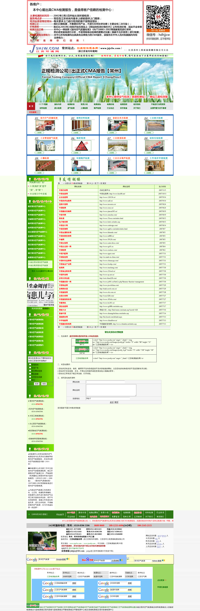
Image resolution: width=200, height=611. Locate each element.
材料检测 (43, 108)
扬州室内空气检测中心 (37, 223)
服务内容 (57, 104)
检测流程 (123, 104)
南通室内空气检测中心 (37, 257)
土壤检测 (84, 108)
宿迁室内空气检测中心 (37, 245)
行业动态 (110, 108)
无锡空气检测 (98, 607)
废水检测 (57, 108)
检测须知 (97, 104)
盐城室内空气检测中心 (37, 236)
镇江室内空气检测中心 (37, 253)
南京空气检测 (45, 607)
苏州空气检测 (56, 607)
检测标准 (71, 104)
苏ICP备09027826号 (76, 548)
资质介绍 (84, 104)
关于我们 (136, 108)
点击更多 (160, 580)
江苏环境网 (66, 607)
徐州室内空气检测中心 (37, 228)
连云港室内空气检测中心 (37, 232)
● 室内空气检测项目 (35, 337)
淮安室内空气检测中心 (37, 240)
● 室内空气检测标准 (35, 328)
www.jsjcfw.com (75, 543)
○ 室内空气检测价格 (35, 341)
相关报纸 (136, 104)
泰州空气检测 (109, 607)
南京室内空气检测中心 (37, 206)
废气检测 (71, 108)
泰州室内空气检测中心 (37, 249)
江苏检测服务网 (82, 358)
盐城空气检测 (76, 607)
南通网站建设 (131, 607)
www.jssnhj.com (89, 543)
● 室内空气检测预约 (35, 345)
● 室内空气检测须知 (35, 320)
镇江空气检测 (120, 607)
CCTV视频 (43, 104)
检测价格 (110, 104)
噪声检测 (97, 108)
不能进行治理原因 (158, 104)
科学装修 (123, 108)
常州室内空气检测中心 (37, 215)
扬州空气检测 (87, 607)
